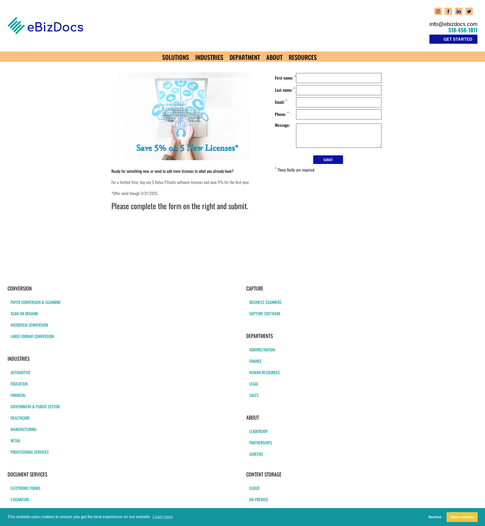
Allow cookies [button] (462, 517)
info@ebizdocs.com (453, 24)
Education (19, 384)
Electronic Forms (25, 488)
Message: (282, 125)
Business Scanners (265, 302)
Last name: (285, 89)
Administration (262, 350)
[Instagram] (438, 11)
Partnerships (260, 443)
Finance (255, 361)
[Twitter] (469, 11)
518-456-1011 (462, 30)
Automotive (21, 372)
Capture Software (265, 313)
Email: (281, 101)
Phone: (282, 113)
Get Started (458, 39)
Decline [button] (434, 517)
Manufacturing (23, 429)
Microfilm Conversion (29, 325)
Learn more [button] (163, 517)
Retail (15, 441)
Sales (254, 395)
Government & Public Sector (35, 406)
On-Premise (258, 499)
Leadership (258, 431)
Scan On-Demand (24, 313)
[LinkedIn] (459, 11)
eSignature (20, 499)
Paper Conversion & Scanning (36, 302)
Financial (18, 395)
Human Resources (264, 372)
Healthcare (20, 418)
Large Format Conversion (32, 336)
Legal (253, 384)
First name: (285, 77)
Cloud (254, 488)
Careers (256, 454)
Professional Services (30, 452)
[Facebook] (448, 11)
